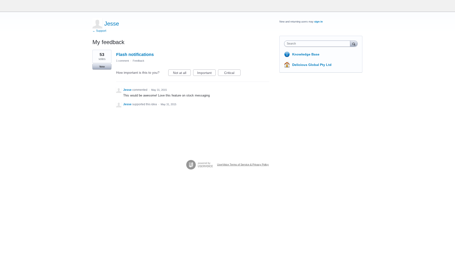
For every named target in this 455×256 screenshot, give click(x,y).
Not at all (182, 73)
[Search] (354, 43)
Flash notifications (135, 54)
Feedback (138, 60)
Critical (232, 73)
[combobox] (318, 43)
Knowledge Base (305, 54)
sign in (318, 21)
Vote (102, 66)
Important (206, 73)
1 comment (122, 60)
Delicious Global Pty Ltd (312, 65)
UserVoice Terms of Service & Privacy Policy (243, 164)
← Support (99, 30)
